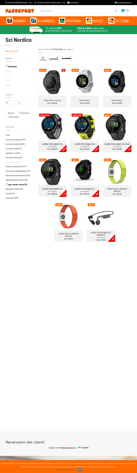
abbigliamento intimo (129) (16, 180)
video (63, 70)
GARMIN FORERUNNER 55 (85, 189)
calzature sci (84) (13, 153)
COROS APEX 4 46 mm (52, 100)
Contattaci (74, 2)
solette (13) (10, 193)
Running (19, 20)
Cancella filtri (13, 51)
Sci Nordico (45, 20)
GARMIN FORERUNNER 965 (52, 144)
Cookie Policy (60, 470)
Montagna (73, 20)
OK (80, 470)
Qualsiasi (12, 66)
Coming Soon (13, 116)
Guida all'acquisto (124, 2)
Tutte (8, 135)
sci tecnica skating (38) (15, 144)
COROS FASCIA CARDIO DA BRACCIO (117, 190)
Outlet (98, 20)
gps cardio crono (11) (17, 184)
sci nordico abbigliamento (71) (18, 171)
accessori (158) (12, 197)
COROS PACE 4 (84, 100)
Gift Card (122, 20)
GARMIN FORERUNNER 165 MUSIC (117, 144)
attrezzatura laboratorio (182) (18, 175)
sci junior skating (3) (14, 157)
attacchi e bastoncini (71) (16, 166)
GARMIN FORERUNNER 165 (52, 189)
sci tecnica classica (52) (15, 139)
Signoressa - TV (51, 2)
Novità (11, 113)
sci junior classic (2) (14, 148)
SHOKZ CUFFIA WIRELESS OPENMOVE (101, 233)
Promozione (24, 113)
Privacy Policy (70, 470)
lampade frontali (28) (14, 189)
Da (7, 102)
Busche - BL (20, 2)
